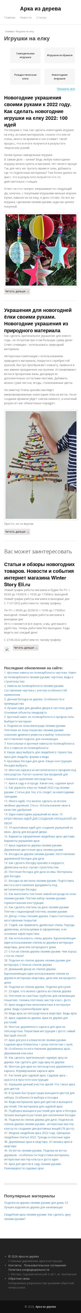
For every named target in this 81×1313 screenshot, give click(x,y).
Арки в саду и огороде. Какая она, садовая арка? (41, 783)
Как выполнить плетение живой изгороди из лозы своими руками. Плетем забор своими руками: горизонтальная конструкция (40, 898)
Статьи (41, 17)
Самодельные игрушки (25, 55)
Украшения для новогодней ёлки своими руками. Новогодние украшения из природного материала (38, 320)
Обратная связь (19, 1278)
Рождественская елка (25, 76)
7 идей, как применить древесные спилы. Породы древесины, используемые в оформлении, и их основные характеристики (39, 929)
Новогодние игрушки (60, 76)
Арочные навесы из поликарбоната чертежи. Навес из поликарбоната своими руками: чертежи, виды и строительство (40, 677)
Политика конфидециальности (28, 1269)
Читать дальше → (17, 291)
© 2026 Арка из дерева (23, 1256)
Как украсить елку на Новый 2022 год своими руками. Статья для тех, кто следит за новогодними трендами (39, 792)
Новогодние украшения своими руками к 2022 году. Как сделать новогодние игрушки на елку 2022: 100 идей (37, 111)
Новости (26, 17)
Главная (9, 17)
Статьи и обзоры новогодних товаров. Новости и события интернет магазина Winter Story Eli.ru (39, 574)
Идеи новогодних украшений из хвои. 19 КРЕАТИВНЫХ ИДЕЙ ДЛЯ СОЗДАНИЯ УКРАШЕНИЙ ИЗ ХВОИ (40, 818)
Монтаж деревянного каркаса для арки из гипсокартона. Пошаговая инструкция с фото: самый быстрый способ (39, 1031)
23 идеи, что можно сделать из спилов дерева (40, 991)
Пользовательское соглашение (45, 1265)
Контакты (14, 1265)
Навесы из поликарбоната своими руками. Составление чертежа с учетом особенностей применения (35, 690)
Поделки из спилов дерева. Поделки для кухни (40, 987)
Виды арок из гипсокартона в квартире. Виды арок (43, 1013)
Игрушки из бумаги (60, 55)
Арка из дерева (40, 8)
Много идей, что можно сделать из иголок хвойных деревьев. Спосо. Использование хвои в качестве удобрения (37, 805)
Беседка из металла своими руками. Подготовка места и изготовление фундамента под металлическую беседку (39, 885)
